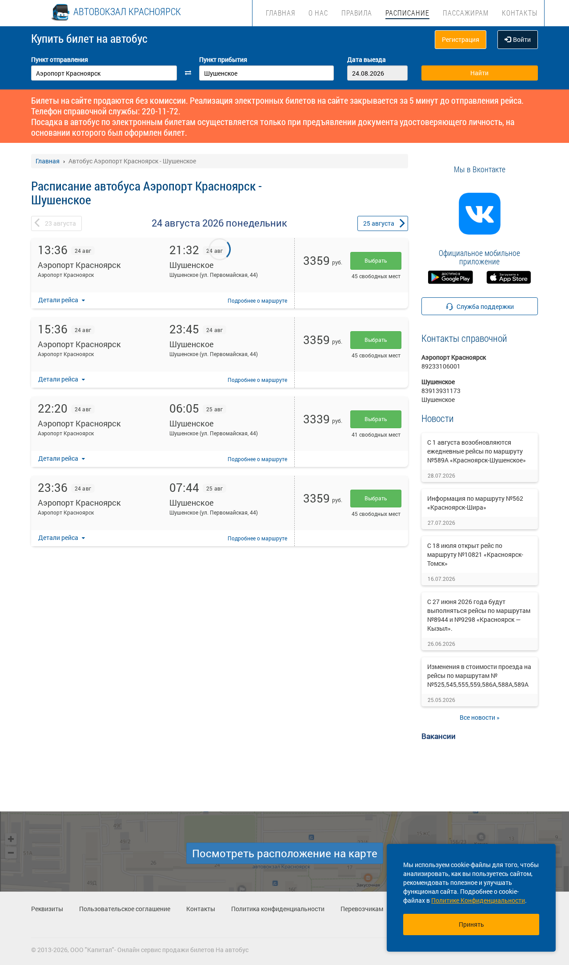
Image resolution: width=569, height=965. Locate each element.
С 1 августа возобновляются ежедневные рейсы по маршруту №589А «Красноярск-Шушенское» (476, 451)
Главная (280, 12)
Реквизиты (47, 908)
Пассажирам (466, 12)
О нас (318, 12)
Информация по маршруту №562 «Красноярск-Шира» (475, 502)
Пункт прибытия (223, 59)
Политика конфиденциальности (278, 908)
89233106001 (441, 366)
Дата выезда (366, 59)
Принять (471, 924)
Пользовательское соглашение (124, 908)
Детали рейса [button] (59, 300)
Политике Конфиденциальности (478, 900)
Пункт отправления (59, 59)
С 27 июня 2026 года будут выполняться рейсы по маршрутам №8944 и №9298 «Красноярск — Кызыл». (478, 615)
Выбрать (376, 260)
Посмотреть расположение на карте (284, 853)
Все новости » (480, 717)
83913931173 (441, 390)
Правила (356, 12)
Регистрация (460, 39)
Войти (522, 39)
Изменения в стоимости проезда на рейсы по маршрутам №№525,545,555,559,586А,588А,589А (479, 675)
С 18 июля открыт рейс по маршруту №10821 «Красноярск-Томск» (475, 554)
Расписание (407, 12)
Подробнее (257, 300)
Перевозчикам (362, 908)
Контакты (519, 12)
